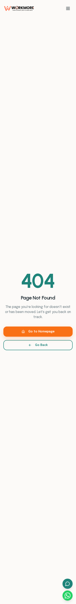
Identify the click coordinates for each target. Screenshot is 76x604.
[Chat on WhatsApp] (67, 595)
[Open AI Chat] (67, 584)
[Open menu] (68, 8)
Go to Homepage (41, 331)
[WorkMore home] (18, 8)
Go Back (41, 345)
